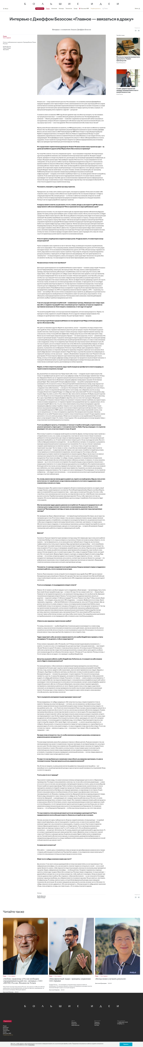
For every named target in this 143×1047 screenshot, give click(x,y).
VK (138, 30)
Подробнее (31, 1045)
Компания (54, 8)
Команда (61, 8)
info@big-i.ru (120, 1023)
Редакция (74, 1023)
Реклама (74, 1022)
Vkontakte (97, 1023)
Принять (126, 1044)
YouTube (96, 1025)
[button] (105, 8)
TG (135, 30)
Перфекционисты (96, 8)
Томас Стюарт (7, 48)
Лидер (48, 8)
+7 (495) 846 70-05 (122, 1022)
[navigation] (68, 8)
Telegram (97, 1022)
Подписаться (39, 8)
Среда (75, 8)
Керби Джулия (7, 46)
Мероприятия (75, 1025)
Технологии (69, 8)
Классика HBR (85, 8)
